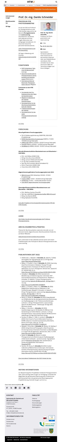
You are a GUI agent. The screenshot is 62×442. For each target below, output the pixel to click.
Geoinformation (21, 5)
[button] (22, 384)
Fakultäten (12, 5)
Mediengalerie (36, 407)
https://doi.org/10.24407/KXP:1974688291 (33, 285)
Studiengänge (36, 400)
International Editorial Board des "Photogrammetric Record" (28, 82)
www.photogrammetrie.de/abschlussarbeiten (32, 237)
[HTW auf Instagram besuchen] (44, 439)
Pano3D (24, 144)
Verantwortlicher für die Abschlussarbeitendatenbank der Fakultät (29, 105)
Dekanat (34, 398)
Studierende (10, 421)
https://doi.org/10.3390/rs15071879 (32, 333)
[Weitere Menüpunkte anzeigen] (9, 5)
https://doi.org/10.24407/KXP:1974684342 (33, 295)
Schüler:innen (10, 419)
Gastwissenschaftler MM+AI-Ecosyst (45, 194)
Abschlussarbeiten (10, 22)
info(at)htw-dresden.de (17, 413)
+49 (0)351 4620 (13, 411)
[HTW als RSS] (41, 439)
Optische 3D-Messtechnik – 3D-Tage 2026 (42, 281)
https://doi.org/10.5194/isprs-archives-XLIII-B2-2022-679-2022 (39, 353)
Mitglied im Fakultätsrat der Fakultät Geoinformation (28, 99)
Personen (38, 5)
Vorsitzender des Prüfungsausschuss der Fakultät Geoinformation (29, 94)
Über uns (31, 5)
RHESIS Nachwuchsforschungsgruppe (32, 139)
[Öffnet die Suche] (56, 2)
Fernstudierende (11, 424)
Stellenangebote (37, 405)
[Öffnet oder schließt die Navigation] (6, 2)
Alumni (8, 426)
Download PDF (26, 344)
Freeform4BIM (26, 179)
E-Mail (44, 49)
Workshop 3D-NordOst (32, 340)
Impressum (9, 439)
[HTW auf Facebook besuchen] (51, 439)
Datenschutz (16, 439)
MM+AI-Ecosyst (26, 175)
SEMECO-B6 (25, 142)
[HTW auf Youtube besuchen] (54, 439)
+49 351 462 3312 (47, 46)
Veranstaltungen (37, 403)
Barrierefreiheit (24, 439)
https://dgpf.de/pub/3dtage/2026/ (31, 261)
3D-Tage (8, 26)
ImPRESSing (25, 180)
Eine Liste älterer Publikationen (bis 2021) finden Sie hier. (35, 358)
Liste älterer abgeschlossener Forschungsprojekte (36, 182)
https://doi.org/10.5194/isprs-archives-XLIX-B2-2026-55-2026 (38, 272)
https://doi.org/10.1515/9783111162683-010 (34, 324)
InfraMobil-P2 (25, 146)
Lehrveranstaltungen (10, 17)
